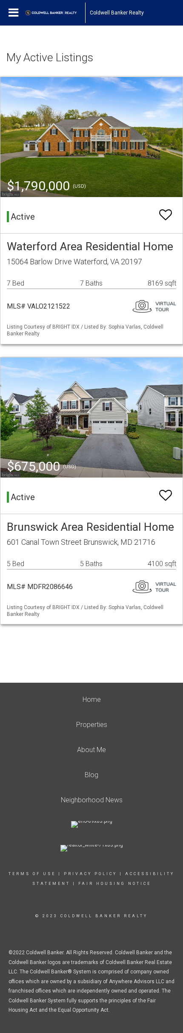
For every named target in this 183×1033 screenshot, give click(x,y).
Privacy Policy (90, 874)
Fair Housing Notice (114, 883)
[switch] (165, 215)
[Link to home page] (55, 13)
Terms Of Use (32, 874)
